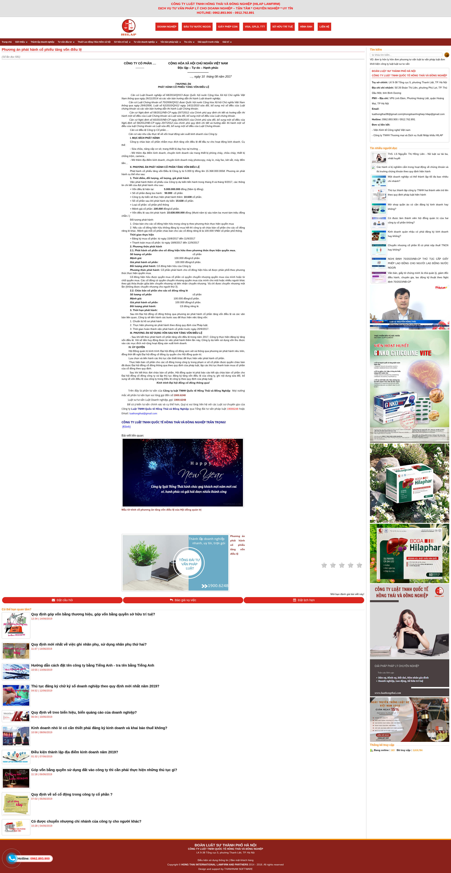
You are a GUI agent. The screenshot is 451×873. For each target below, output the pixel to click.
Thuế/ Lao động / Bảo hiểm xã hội (94, 42)
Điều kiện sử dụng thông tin (213, 860)
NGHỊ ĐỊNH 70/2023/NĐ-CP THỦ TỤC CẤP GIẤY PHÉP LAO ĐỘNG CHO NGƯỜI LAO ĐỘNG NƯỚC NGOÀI (418, 263)
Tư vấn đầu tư (65, 42)
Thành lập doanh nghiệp (42, 42)
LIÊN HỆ (324, 26)
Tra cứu (188, 42)
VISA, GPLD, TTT (255, 26)
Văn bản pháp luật (169, 42)
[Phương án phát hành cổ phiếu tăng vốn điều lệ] (175, 589)
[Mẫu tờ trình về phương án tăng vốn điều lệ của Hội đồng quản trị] (183, 505)
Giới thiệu (20, 42)
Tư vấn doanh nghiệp (144, 42)
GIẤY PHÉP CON (227, 26)
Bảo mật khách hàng (242, 860)
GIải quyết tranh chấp (208, 42)
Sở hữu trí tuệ (121, 42)
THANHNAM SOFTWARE (238, 869)
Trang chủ (7, 42)
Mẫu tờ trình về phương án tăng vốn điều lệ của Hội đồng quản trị (161, 509)
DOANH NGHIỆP (166, 26)
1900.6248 (180, 395)
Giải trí (226, 42)
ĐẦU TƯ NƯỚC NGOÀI (197, 26)
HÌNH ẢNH (306, 26)
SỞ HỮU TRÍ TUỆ (282, 26)
